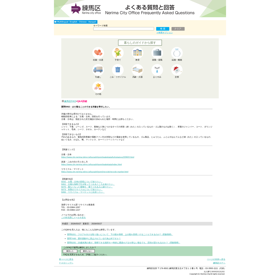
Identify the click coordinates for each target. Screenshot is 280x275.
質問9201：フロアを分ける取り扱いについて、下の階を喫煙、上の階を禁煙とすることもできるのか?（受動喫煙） (120, 234)
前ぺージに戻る (66, 259)
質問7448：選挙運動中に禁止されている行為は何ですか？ (94, 238)
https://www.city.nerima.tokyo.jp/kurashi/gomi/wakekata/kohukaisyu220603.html (97, 157)
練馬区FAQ (70, 101)
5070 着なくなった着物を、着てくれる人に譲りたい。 (87, 187)
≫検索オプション (164, 32)
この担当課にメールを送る (73, 217)
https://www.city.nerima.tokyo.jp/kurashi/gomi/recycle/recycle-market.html (94, 171)
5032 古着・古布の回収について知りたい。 (82, 181)
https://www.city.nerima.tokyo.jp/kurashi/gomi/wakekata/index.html (91, 164)
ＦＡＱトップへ (66, 263)
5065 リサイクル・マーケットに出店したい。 (83, 192)
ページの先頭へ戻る (216, 259)
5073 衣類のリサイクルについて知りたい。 (82, 189)
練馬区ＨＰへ (219, 263)
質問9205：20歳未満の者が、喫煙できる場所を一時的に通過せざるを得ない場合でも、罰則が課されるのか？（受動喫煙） (123, 242)
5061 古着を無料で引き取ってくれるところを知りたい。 (88, 184)
